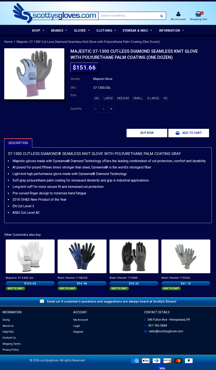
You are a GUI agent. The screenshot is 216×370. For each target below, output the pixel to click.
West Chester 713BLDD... (74, 277)
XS (165, 98)
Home (8, 42)
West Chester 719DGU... (177, 277)
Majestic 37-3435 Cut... (21, 277)
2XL (97, 98)
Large (108, 98)
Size (73, 95)
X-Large (153, 98)
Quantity (76, 108)
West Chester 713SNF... (124, 277)
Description (18, 143)
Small (138, 98)
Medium (123, 98)
